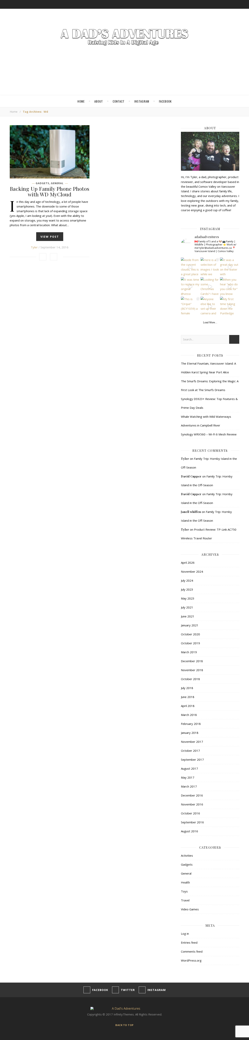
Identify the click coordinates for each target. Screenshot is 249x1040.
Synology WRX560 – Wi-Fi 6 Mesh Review (209, 434)
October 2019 (190, 643)
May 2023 (187, 598)
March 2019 (189, 652)
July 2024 (187, 580)
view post (49, 236)
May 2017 (187, 777)
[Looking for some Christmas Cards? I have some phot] (210, 286)
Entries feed (189, 942)
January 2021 (189, 625)
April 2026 (188, 562)
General (57, 183)
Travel (185, 900)
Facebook (165, 101)
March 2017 (189, 786)
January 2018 (189, 733)
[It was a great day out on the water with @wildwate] (229, 267)
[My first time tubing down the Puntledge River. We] (229, 306)
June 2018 (187, 697)
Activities (187, 855)
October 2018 (190, 679)
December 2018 (192, 661)
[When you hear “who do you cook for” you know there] (229, 286)
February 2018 (191, 724)
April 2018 (188, 706)
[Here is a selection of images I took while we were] (210, 267)
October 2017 (190, 751)
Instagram (141, 101)
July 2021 (187, 607)
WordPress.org (191, 960)
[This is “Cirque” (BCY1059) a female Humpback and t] (190, 306)
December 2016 (192, 795)
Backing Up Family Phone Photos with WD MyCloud (49, 191)
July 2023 (187, 589)
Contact (118, 101)
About (98, 101)
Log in (185, 933)
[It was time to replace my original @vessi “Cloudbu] (190, 286)
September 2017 (192, 759)
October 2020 (190, 634)
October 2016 (190, 813)
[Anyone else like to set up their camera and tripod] (210, 306)
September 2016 (192, 822)
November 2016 (192, 804)
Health (185, 882)
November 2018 (192, 670)
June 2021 (187, 616)
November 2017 (192, 742)
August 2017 (189, 768)
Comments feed (192, 951)
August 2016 (189, 831)
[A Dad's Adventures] (124, 38)
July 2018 (187, 688)
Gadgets (42, 183)
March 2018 (189, 715)
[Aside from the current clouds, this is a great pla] (190, 267)
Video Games (190, 909)
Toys (184, 891)
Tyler (34, 247)
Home (81, 101)
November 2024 (192, 571)
